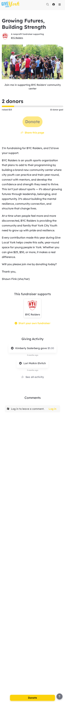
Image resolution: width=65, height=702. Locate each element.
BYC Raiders (17, 38)
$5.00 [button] (51, 348)
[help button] (59, 696)
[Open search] (47, 4)
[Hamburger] (59, 4)
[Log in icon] (53, 4)
